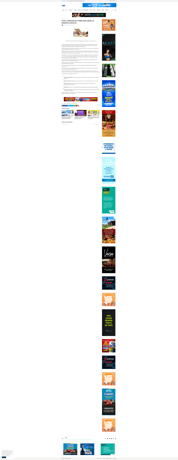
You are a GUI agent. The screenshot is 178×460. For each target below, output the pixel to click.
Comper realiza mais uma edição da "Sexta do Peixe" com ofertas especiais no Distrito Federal (67, 117)
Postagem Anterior (65, 124)
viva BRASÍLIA (68, 103)
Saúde (103, 10)
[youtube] (110, 1)
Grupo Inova (114, 458)
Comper (67, 18)
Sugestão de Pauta (109, 458)
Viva (66, 10)
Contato (104, 458)
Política (75, 10)
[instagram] (113, 438)
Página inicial (63, 18)
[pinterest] (115, 438)
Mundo (94, 10)
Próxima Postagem (96, 124)
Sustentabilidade (85, 10)
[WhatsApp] (74, 105)
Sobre (101, 458)
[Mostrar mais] (80, 105)
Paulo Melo (99, 10)
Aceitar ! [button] (4, 457)
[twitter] (114, 1)
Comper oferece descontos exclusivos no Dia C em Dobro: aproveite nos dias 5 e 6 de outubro (93, 117)
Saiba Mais (8, 456)
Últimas (70, 10)
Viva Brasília (69, 458)
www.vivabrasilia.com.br (74, 103)
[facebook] (107, 438)
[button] (113, 10)
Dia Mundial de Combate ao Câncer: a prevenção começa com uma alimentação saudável (80, 117)
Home (63, 10)
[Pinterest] (76, 105)
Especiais (107, 10)
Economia (79, 10)
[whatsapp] (105, 438)
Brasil (91, 10)
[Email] (78, 105)
